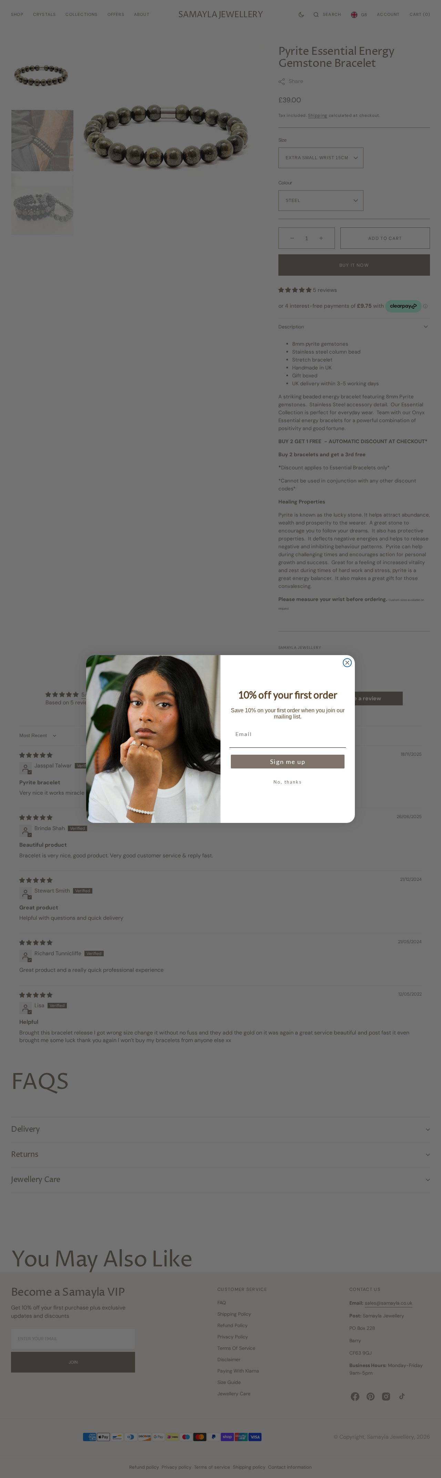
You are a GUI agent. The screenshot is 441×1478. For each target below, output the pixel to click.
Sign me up (288, 761)
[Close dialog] (347, 663)
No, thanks (288, 782)
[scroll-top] (425, 1462)
